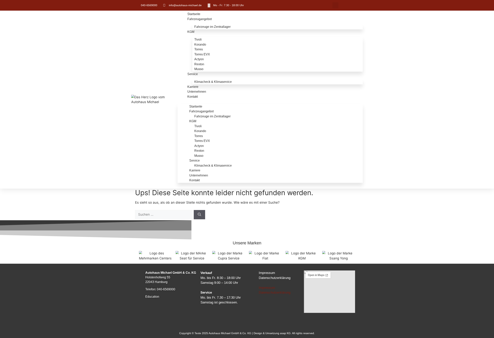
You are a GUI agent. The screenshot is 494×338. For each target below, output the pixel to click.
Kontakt (192, 96)
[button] (335, 5)
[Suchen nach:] (164, 214)
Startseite (193, 14)
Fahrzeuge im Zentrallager (212, 26)
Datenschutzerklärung (274, 278)
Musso (198, 69)
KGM (190, 31)
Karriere (192, 86)
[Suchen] (199, 214)
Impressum (267, 273)
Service (192, 74)
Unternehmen (196, 91)
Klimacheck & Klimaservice (213, 81)
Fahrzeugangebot (199, 19)
